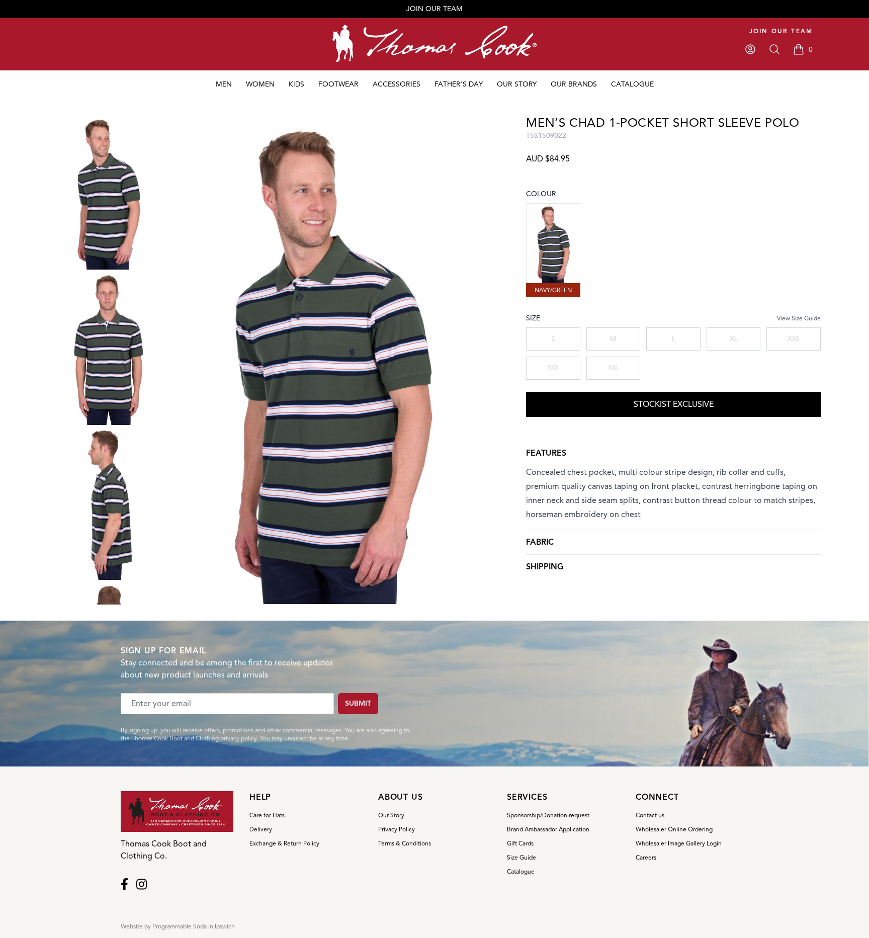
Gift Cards (520, 843)
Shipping (544, 567)
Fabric (540, 542)
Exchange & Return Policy (284, 843)
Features (546, 453)
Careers (646, 857)
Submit (358, 703)
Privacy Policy (396, 829)
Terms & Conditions (404, 843)
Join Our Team (781, 31)
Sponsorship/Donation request (548, 815)
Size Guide (521, 857)
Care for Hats (267, 815)
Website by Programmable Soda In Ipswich (178, 926)
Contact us (650, 815)
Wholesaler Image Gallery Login (679, 843)
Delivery (260, 829)
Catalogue (521, 871)
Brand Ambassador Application (548, 829)
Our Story (391, 815)
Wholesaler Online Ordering (674, 829)
